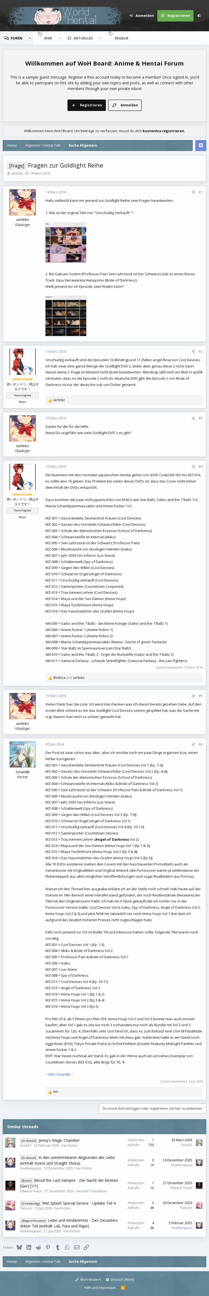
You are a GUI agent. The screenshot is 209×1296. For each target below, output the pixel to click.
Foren (16, 38)
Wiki (48, 38)
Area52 (25, 1145)
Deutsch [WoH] (122, 1279)
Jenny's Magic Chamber (59, 1140)
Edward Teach (31, 1191)
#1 (201, 192)
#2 (201, 351)
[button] (29, 38)
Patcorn (26, 1208)
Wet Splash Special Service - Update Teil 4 (79, 1203)
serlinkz (17, 173)
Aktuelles (83, 38)
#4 (201, 466)
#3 (201, 418)
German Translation (91, 1191)
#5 (201, 696)
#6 (201, 744)
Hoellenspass (30, 1168)
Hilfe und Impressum (100, 1287)
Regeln (121, 38)
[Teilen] (193, 192)
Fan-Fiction (70, 1145)
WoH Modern (90, 1279)
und (69, 677)
